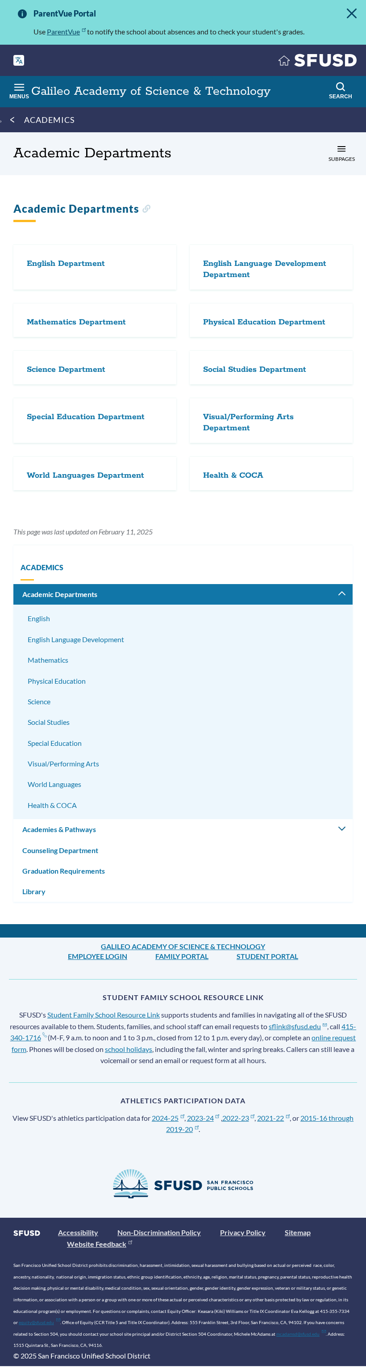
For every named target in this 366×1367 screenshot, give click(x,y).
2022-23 (235, 1118)
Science (39, 701)
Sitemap (298, 1232)
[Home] (318, 62)
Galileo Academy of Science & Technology (183, 946)
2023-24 (200, 1118)
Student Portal (267, 956)
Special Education (55, 743)
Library (34, 891)
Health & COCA (52, 805)
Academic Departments (59, 594)
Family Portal (181, 956)
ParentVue (63, 31)
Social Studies (49, 722)
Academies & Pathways (59, 829)
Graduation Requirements (63, 870)
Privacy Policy (243, 1232)
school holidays (128, 1049)
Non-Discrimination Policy (159, 1232)
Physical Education (57, 681)
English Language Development (76, 639)
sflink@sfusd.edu (295, 1026)
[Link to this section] (146, 210)
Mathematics (48, 660)
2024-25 (165, 1118)
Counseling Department (60, 850)
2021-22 (270, 1118)
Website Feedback (96, 1244)
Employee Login (97, 956)
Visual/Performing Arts (63, 763)
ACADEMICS (49, 120)
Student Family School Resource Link (103, 1014)
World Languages (54, 784)
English (39, 618)
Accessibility (78, 1232)
